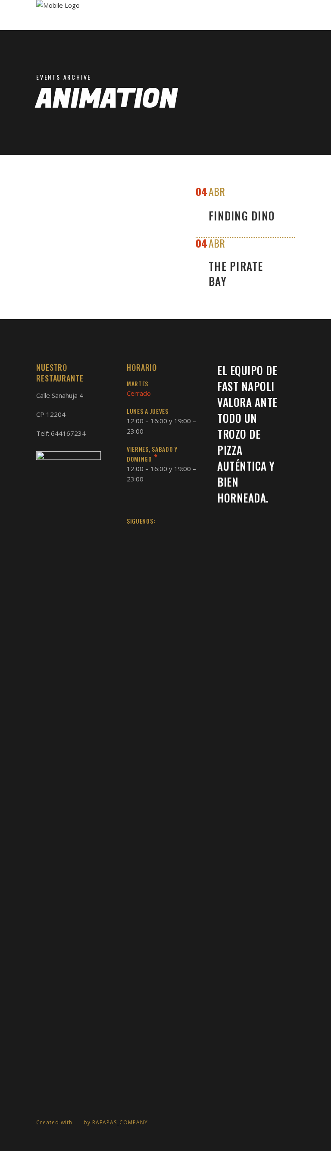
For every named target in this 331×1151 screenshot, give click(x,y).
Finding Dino (242, 215)
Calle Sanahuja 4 (59, 395)
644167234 (68, 433)
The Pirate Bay (236, 273)
